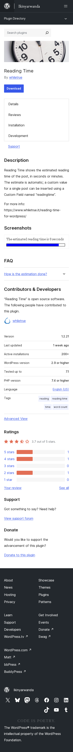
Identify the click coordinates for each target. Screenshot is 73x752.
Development (18, 136)
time (47, 406)
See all (64, 488)
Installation (16, 125)
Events (44, 622)
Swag (45, 637)
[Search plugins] (47, 33)
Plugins (44, 595)
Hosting (10, 595)
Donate (46, 629)
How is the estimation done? (25, 274)
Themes (44, 587)
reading (44, 398)
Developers (12, 629)
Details (13, 104)
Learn (8, 615)
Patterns (45, 602)
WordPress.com (18, 650)
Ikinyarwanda (24, 690)
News (8, 587)
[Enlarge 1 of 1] (63, 240)
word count (60, 406)
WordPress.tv (16, 637)
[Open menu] (66, 6)
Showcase (46, 580)
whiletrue (15, 77)
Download (14, 88)
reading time (59, 398)
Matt (9, 657)
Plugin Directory (15, 18)
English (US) (61, 389)
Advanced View (16, 419)
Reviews (14, 115)
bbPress (12, 664)
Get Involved (48, 615)
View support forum (18, 518)
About (8, 580)
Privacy (9, 602)
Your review (12, 488)
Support (14, 146)
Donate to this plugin (19, 555)
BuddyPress (15, 672)
